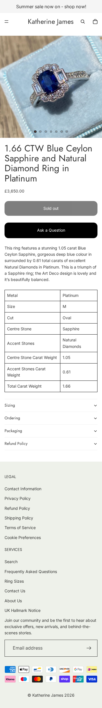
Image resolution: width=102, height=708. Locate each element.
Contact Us (15, 590)
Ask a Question (51, 230)
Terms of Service (20, 527)
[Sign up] (89, 648)
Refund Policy (16, 443)
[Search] (82, 21)
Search (11, 561)
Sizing (10, 405)
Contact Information (23, 488)
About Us (13, 600)
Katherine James (47, 695)
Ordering (12, 418)
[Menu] (6, 21)
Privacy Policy (18, 498)
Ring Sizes (14, 581)
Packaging (13, 431)
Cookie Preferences (23, 537)
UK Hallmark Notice (23, 610)
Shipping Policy (19, 517)
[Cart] (95, 21)
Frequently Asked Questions (31, 571)
